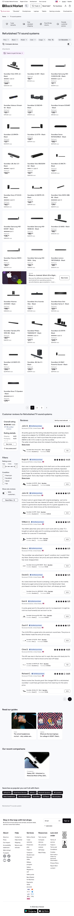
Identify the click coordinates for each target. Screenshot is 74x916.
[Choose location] (58, 1)
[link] (64, 277)
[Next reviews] (70, 699)
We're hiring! (7, 850)
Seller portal (30, 874)
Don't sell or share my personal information (54, 857)
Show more (26, 445)
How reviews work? (11, 448)
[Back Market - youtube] (4, 860)
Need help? (46, 6)
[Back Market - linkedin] (8, 860)
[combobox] (6, 39)
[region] (37, 726)
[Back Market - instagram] (4, 856)
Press (4, 840)
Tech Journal (42, 837)
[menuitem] (26, 11)
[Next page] (47, 408)
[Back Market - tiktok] (8, 856)
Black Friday (42, 852)
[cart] (70, 6)
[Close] (52, 903)
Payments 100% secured (30, 884)
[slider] (4, 466)
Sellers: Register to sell (30, 869)
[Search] (26, 5)
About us (6, 837)
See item (48, 449)
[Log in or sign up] (65, 6)
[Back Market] (12, 6)
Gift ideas (41, 850)
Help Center (18, 840)
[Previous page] (27, 408)
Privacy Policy (54, 863)
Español (70, 1)
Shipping (17, 842)
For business (57, 6)
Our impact (6, 842)
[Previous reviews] (65, 699)
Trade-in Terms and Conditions (53, 847)
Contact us (18, 837)
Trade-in (29, 850)
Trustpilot (6, 853)
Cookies (52, 852)
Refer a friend (31, 837)
